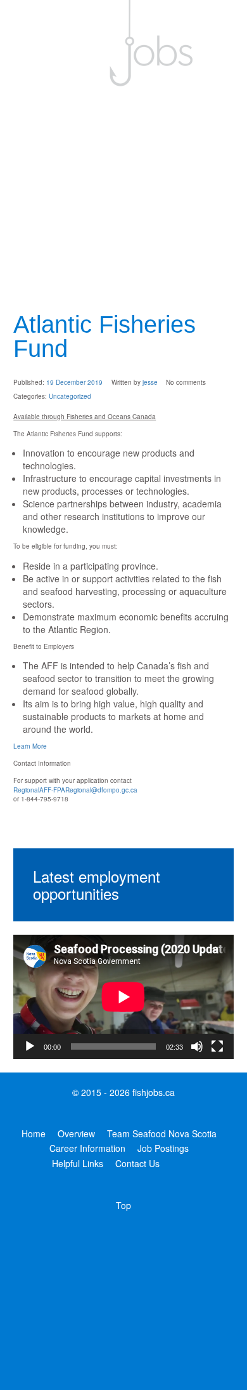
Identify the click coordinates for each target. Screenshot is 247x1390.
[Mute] (197, 1046)
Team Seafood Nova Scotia (162, 1133)
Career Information (87, 1148)
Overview (76, 1133)
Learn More (30, 746)
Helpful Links (77, 1163)
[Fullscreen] (217, 1046)
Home (34, 1133)
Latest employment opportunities (96, 884)
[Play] (29, 1046)
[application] (123, 997)
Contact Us (137, 1163)
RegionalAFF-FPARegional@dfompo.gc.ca (75, 789)
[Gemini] (123, 43)
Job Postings (163, 1148)
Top (123, 1205)
